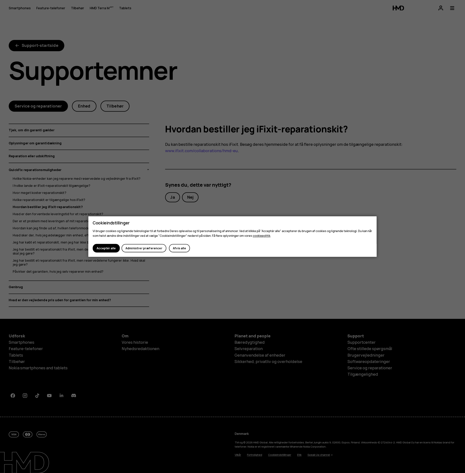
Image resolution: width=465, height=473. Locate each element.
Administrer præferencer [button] (144, 248)
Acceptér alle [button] (106, 248)
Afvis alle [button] (179, 248)
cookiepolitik (261, 236)
